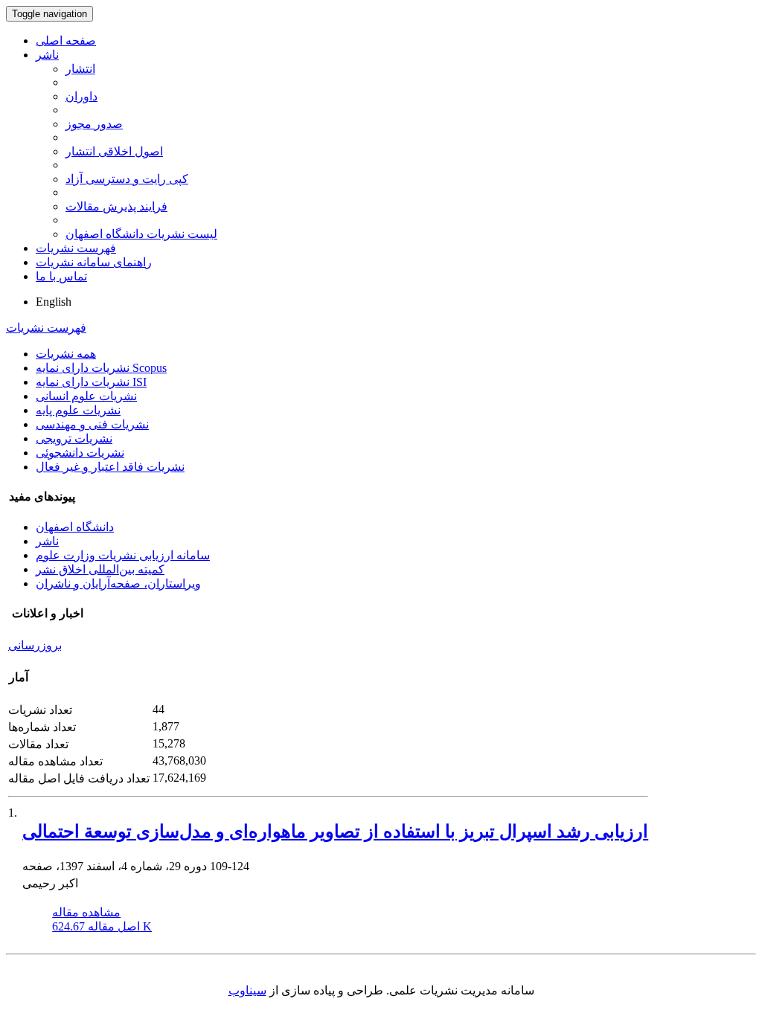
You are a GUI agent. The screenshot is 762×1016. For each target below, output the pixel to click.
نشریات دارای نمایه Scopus (101, 367)
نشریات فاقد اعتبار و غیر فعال (110, 466)
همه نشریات (66, 353)
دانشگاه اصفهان (75, 527)
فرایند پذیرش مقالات (116, 206)
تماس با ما (61, 276)
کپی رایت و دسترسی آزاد (126, 179)
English (53, 301)
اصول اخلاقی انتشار (114, 151)
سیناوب (247, 990)
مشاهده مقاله (86, 912)
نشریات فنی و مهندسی (92, 424)
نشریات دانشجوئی (80, 452)
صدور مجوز (94, 124)
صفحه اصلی (66, 40)
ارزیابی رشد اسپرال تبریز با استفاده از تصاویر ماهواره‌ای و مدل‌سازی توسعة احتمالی (335, 831)
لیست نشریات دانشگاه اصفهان (141, 234)
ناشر (47, 54)
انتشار (80, 68)
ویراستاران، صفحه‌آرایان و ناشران (118, 583)
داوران (81, 96)
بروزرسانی (35, 645)
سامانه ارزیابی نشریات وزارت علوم (123, 555)
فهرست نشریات (76, 248)
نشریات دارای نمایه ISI (91, 382)
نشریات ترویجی (74, 438)
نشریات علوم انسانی (86, 396)
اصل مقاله (102, 926)
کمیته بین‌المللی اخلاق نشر (100, 569)
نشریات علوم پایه (78, 410)
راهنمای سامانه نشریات (94, 262)
